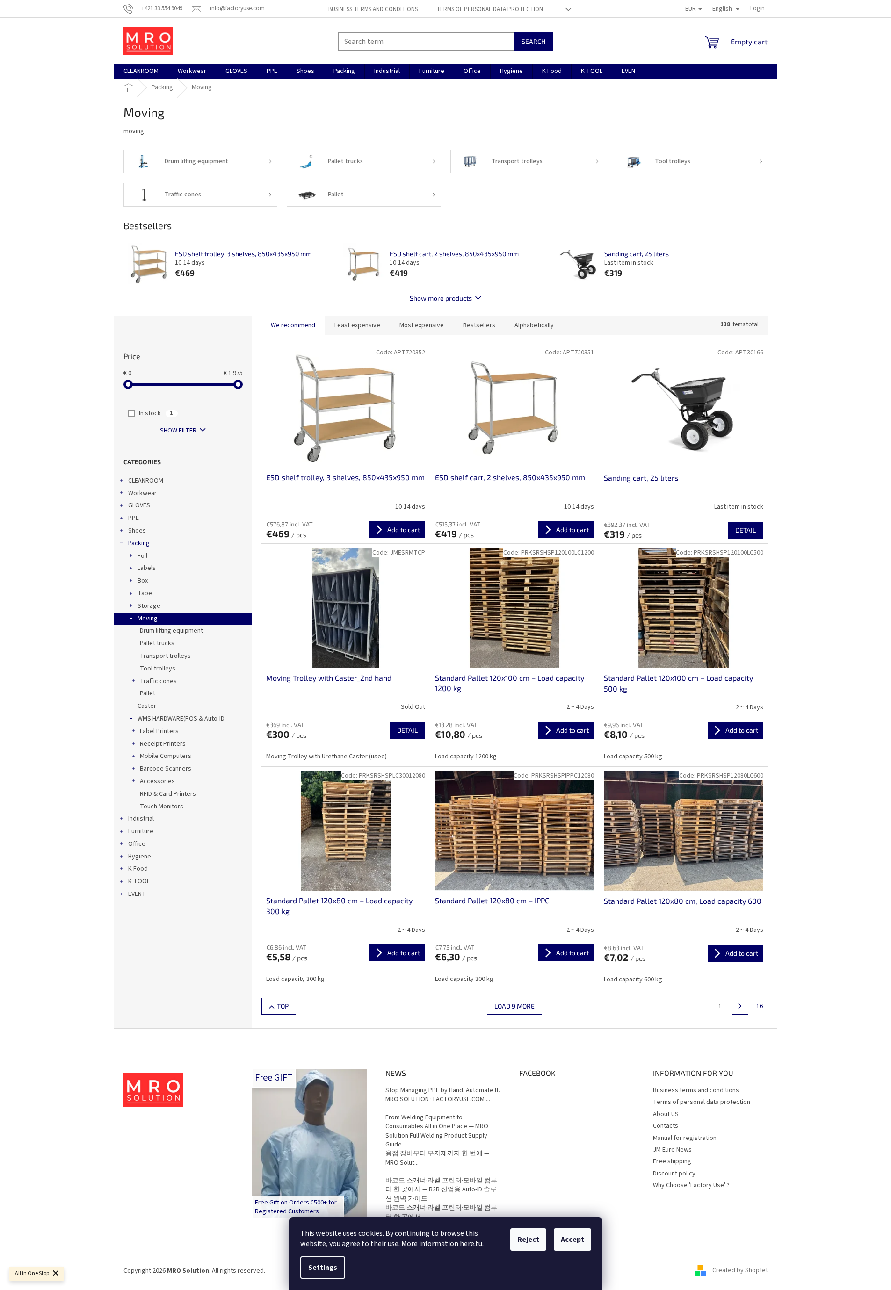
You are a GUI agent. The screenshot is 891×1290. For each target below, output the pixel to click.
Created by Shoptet (740, 1271)
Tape (145, 593)
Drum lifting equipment (171, 630)
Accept (572, 1239)
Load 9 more (514, 1006)
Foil (142, 556)
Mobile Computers (165, 756)
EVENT (137, 894)
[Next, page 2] (740, 1006)
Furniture (140, 831)
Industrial (141, 818)
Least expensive (357, 325)
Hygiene (139, 856)
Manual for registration (685, 1138)
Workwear (142, 493)
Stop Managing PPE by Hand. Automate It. (442, 1090)
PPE (133, 518)
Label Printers (159, 731)
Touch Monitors (161, 806)
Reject (528, 1239)
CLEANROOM (145, 480)
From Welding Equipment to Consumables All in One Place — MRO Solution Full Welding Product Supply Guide (436, 1131)
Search (533, 41)
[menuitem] (141, 71)
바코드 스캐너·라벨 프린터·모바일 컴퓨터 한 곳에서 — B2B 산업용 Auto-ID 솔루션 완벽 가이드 (441, 1190)
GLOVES (139, 505)
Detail (745, 530)
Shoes (137, 530)
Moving (148, 618)
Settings (322, 1267)
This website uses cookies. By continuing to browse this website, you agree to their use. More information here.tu (391, 1238)
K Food (138, 868)
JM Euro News (672, 1149)
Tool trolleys (157, 668)
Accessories (157, 781)
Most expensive (421, 325)
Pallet (147, 693)
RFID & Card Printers (168, 794)
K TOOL (139, 881)
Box (143, 580)
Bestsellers (479, 325)
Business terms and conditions (373, 9)
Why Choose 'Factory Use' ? (691, 1185)
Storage (149, 606)
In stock (156, 413)
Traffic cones (158, 681)
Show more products (441, 298)
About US (666, 1114)
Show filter (178, 430)
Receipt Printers (163, 744)
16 (759, 1006)
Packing (139, 543)
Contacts (665, 1126)
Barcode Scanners (165, 768)
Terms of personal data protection (489, 9)
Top (283, 1006)
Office (136, 844)
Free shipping (672, 1161)
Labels (147, 568)
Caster (147, 706)
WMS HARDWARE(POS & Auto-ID (181, 718)
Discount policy (674, 1173)
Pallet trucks (157, 643)
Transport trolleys (165, 656)
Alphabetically (534, 325)
